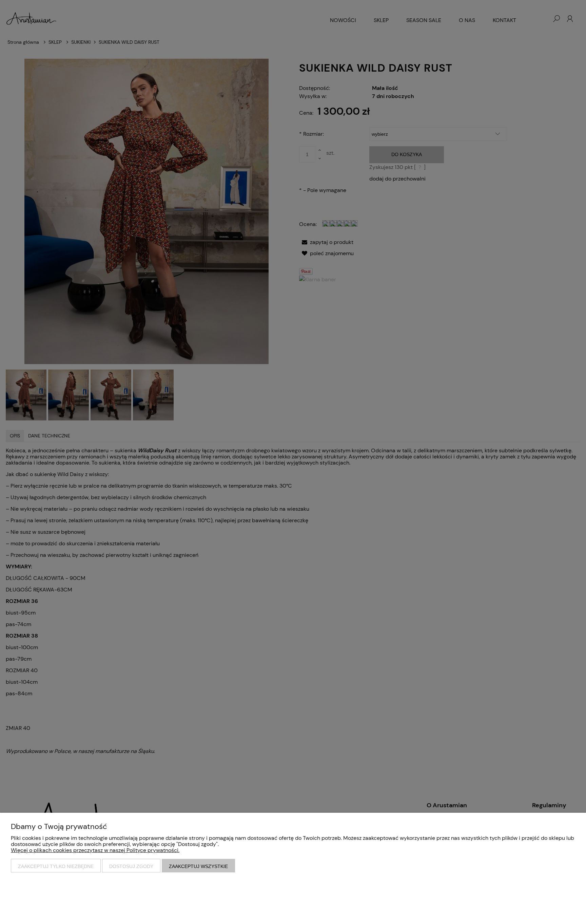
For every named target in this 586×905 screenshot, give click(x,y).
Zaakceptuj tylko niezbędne (56, 866)
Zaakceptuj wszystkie (198, 866)
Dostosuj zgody (131, 866)
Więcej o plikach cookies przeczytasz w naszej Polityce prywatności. (95, 850)
